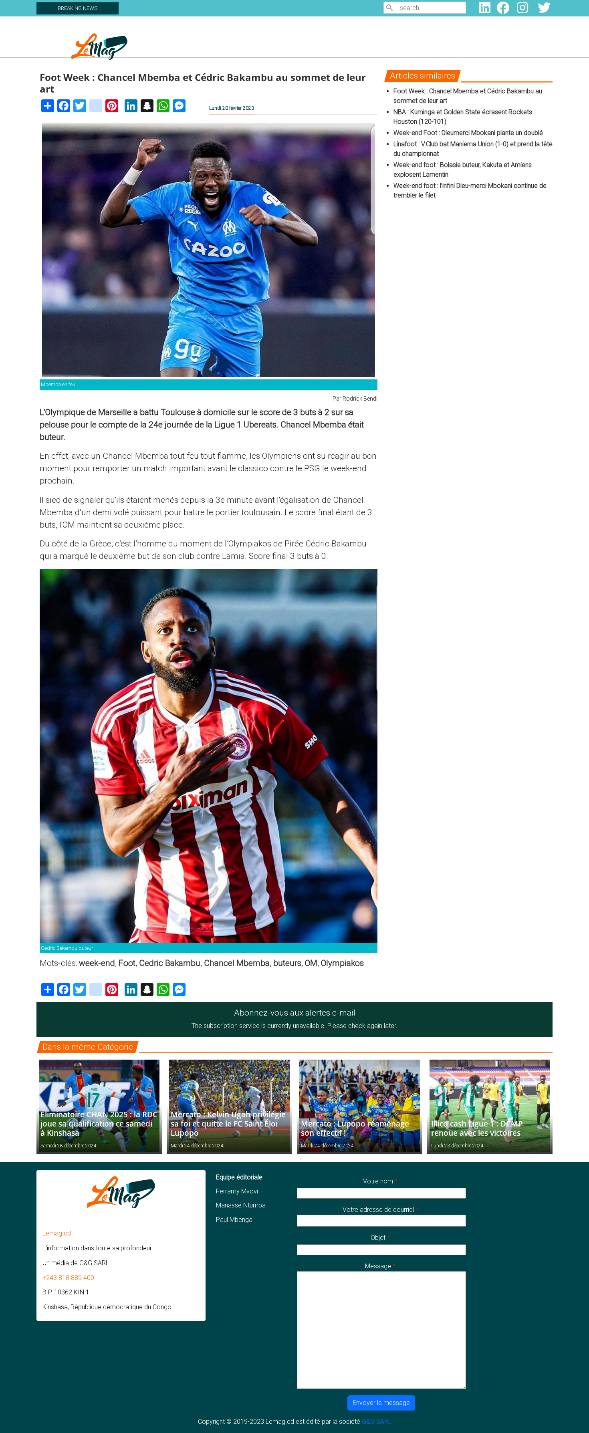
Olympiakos (342, 963)
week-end (97, 963)
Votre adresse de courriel (378, 1209)
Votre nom (378, 1181)
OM (311, 963)
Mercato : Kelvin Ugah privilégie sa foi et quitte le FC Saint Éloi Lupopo (228, 1123)
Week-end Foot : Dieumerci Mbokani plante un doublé (468, 133)
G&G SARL (376, 1421)
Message (378, 1266)
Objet (378, 1238)
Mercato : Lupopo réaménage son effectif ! (355, 1128)
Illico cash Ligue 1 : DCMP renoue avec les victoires (477, 1128)
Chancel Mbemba (237, 963)
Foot (127, 963)
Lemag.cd (56, 1233)
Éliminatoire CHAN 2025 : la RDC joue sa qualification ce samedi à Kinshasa (98, 1123)
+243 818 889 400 (68, 1278)
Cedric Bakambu (169, 963)
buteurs (287, 963)
